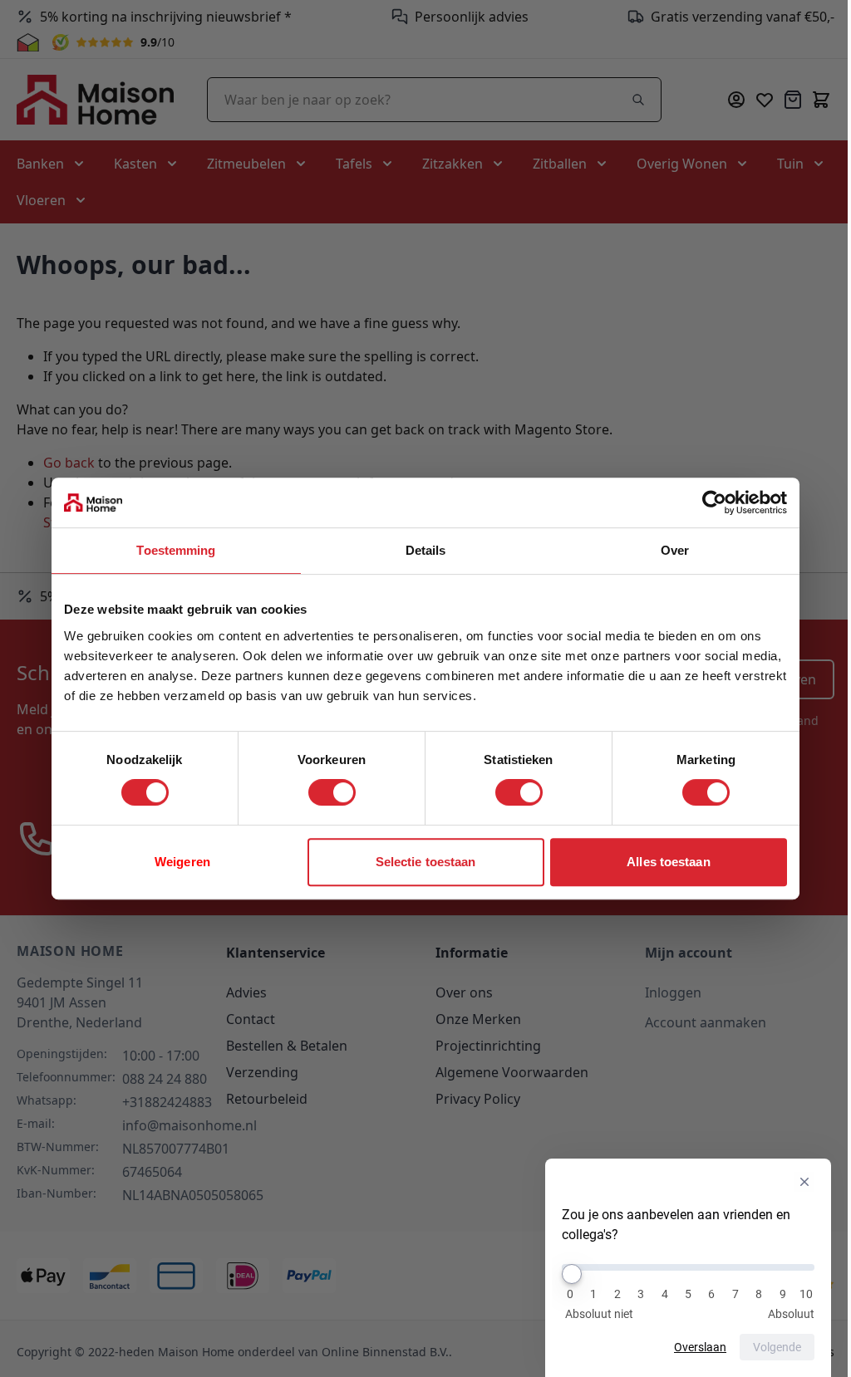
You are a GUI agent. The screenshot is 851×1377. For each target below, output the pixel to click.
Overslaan (700, 1347)
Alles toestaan (668, 862)
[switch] (332, 792)
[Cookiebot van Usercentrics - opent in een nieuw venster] (714, 502)
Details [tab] (426, 550)
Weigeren (182, 862)
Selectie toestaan (426, 862)
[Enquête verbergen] (804, 1182)
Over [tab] (675, 550)
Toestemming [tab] (175, 550)
